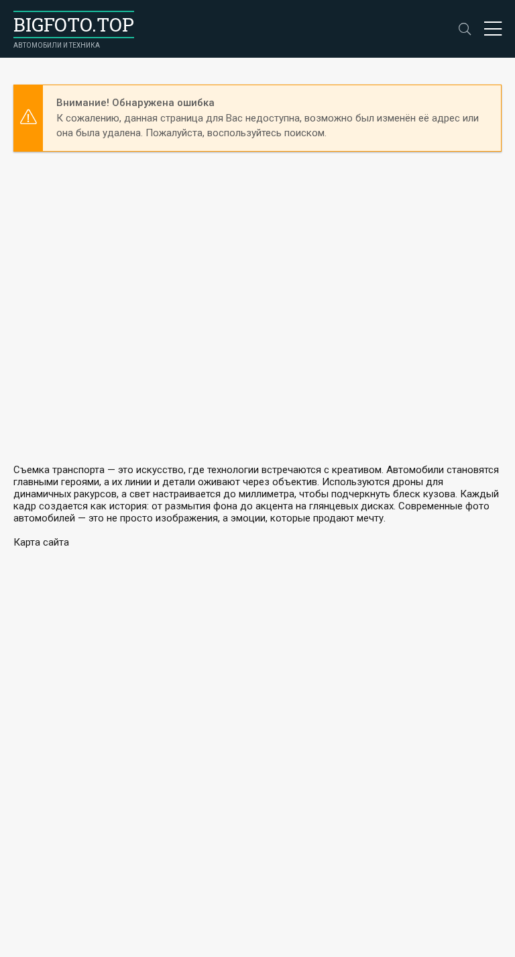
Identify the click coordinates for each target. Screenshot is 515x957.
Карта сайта (41, 542)
